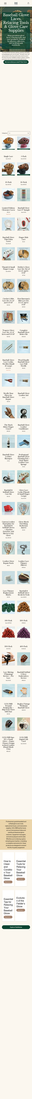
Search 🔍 (23, 561)
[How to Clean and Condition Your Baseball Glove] (8, 854)
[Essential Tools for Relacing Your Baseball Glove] (21, 854)
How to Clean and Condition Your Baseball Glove (8, 870)
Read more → (8, 882)
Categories (4, 133)
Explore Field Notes (16, 927)
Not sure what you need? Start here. (16, 62)
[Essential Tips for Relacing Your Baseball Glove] (8, 892)
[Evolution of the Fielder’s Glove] (21, 891)
